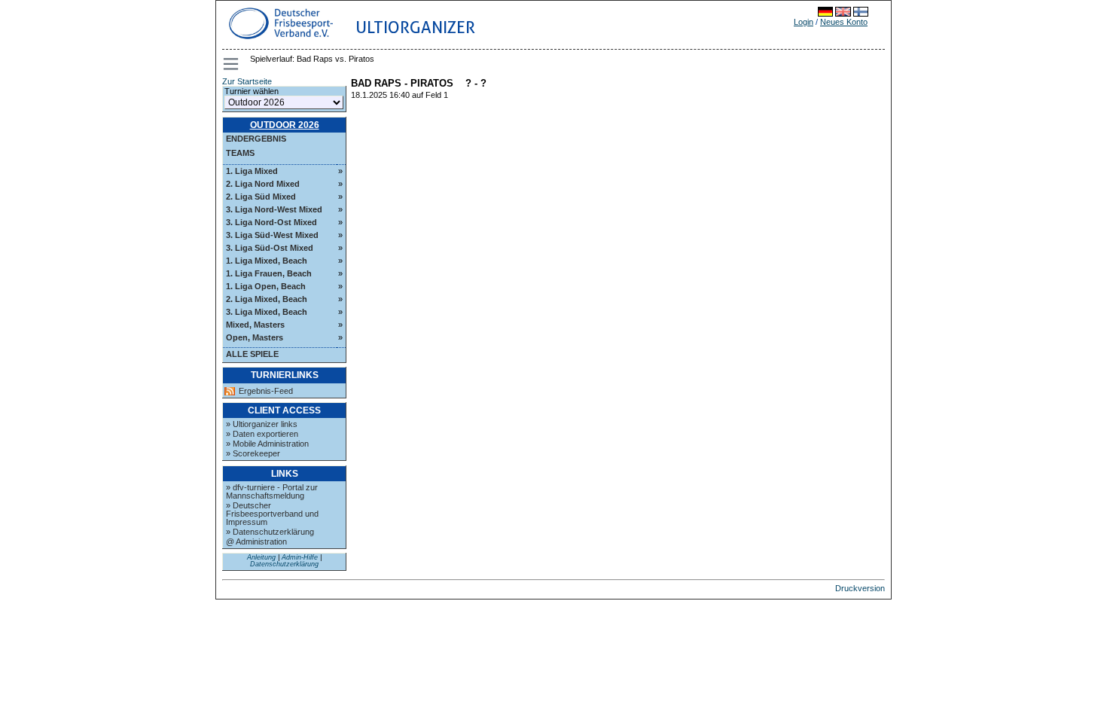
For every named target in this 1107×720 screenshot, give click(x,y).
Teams (240, 152)
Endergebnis (256, 138)
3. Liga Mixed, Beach (266, 311)
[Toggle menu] (232, 64)
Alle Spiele (252, 353)
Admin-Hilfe (300, 557)
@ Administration (256, 541)
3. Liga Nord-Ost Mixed (271, 222)
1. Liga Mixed (252, 170)
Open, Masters (254, 337)
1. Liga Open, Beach (266, 286)
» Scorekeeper (253, 453)
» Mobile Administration (267, 443)
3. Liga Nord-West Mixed (274, 209)
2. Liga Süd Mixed (261, 196)
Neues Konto (844, 21)
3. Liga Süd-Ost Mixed (269, 247)
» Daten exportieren (262, 433)
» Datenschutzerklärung (270, 531)
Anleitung (261, 557)
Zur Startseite (247, 81)
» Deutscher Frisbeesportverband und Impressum (272, 513)
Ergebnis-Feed (266, 391)
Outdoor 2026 (284, 125)
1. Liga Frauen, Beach (269, 273)
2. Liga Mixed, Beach (266, 299)
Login (803, 21)
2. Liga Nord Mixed (263, 183)
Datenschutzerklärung (284, 564)
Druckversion (860, 588)
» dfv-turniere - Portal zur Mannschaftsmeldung (272, 491)
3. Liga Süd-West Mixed (272, 234)
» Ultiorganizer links (261, 424)
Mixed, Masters (255, 324)
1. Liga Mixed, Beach (266, 260)
